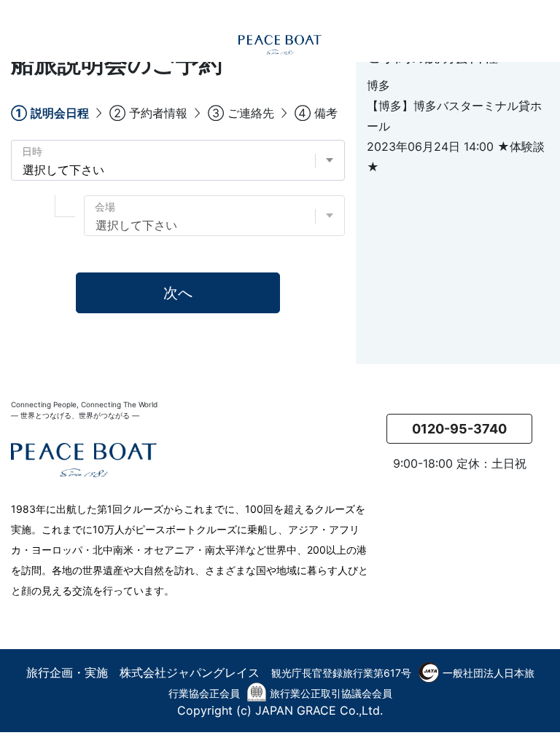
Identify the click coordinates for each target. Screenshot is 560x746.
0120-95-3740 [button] (459, 428)
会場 (105, 206)
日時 (32, 151)
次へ (177, 293)
